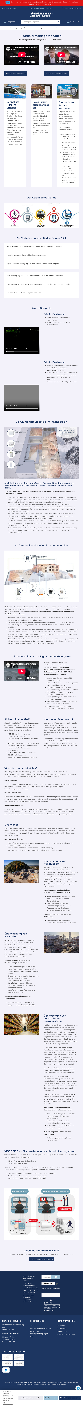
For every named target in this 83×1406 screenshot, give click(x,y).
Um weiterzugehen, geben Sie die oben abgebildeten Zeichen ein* (51, 1290)
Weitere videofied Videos (16, 73)
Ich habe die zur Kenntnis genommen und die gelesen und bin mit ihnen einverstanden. (53, 1306)
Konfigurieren (50, 1398)
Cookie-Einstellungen (66, 1334)
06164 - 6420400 (75, 8)
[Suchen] (57, 22)
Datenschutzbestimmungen (53, 1304)
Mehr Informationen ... (8, 1403)
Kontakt (33, 1325)
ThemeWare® (62, 1384)
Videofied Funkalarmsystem (41, 1259)
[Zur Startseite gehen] (41, 14)
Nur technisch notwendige (30, 1398)
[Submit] (55, 1277)
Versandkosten (37, 1382)
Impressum (61, 1328)
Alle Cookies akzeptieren (70, 1398)
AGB (51, 1307)
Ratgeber (61, 1325)
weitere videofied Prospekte (56, 73)
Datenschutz (62, 1331)
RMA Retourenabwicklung (40, 1328)
